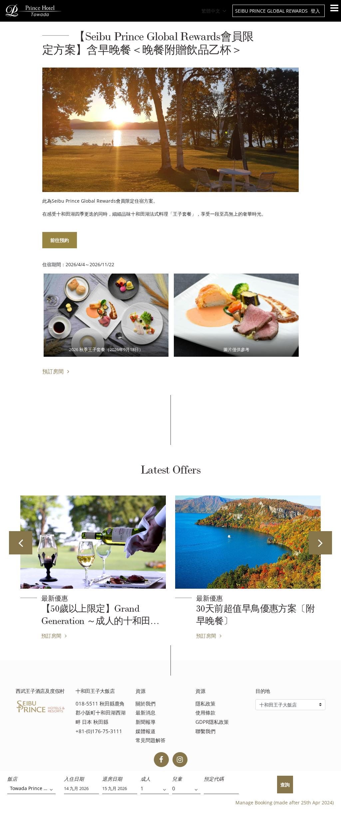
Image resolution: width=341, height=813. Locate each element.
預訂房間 (53, 371)
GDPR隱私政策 (212, 721)
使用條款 (205, 712)
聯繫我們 (205, 731)
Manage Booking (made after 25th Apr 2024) (284, 802)
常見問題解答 (151, 740)
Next (320, 542)
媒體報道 (146, 731)
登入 (315, 11)
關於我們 (146, 703)
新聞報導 (146, 721)
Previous (20, 542)
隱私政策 (205, 703)
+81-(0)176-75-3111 (99, 731)
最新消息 (146, 712)
